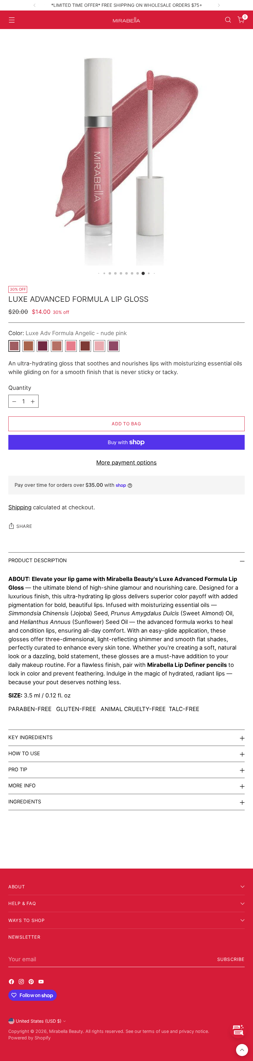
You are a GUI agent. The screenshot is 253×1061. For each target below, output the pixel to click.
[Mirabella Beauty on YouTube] (41, 983)
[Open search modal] (228, 20)
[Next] (219, 5)
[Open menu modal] (11, 20)
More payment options (126, 462)
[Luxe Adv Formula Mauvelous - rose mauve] (85, 346)
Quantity (19, 387)
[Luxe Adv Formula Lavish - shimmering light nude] (57, 346)
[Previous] (34, 5)
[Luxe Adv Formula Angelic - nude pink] (14, 346)
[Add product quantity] (32, 401)
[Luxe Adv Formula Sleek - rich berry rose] (113, 346)
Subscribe (231, 959)
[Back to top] (242, 1050)
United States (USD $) (38, 1021)
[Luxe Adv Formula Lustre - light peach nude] (99, 346)
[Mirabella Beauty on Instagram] (22, 983)
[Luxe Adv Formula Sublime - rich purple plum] (42, 346)
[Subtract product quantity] (14, 401)
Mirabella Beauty (66, 1031)
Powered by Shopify (29, 1037)
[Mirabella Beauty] (126, 20)
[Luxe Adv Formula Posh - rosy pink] (71, 346)
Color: (67, 333)
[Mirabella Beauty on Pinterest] (31, 983)
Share (24, 526)
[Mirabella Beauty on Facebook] (12, 983)
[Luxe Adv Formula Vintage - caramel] (28, 346)
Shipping (19, 507)
